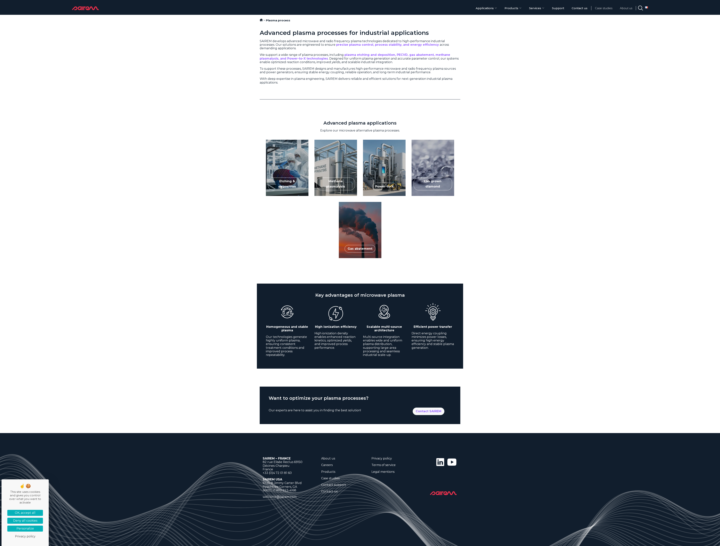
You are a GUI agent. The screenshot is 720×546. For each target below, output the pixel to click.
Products (511, 8)
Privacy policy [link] (25, 536)
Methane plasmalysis (329, 141)
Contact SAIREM (428, 411)
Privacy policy (381, 458)
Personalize (25, 528)
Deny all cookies (25, 520)
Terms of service (383, 465)
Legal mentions (382, 472)
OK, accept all (25, 513)
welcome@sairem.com (280, 497)
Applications (485, 8)
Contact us (579, 8)
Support (558, 8)
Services (535, 8)
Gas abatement (350, 203)
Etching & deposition (281, 141)
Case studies (603, 8)
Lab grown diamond (427, 141)
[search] (641, 8)
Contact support (333, 485)
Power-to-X (371, 141)
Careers (327, 465)
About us (626, 8)
